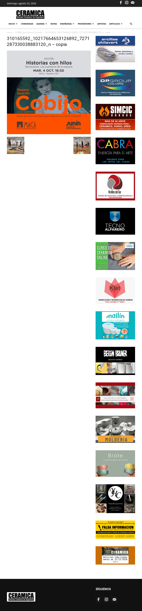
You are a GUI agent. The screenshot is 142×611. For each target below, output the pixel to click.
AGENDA (40, 23)
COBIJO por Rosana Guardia (28, 32)
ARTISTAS (101, 23)
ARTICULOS (114, 23)
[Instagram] (126, 2)
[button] (131, 24)
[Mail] (132, 2)
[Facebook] (120, 2)
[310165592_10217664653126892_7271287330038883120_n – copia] (49, 133)
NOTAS (54, 23)
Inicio (11, 23)
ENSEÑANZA (66, 23)
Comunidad (27, 23)
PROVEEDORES (84, 23)
